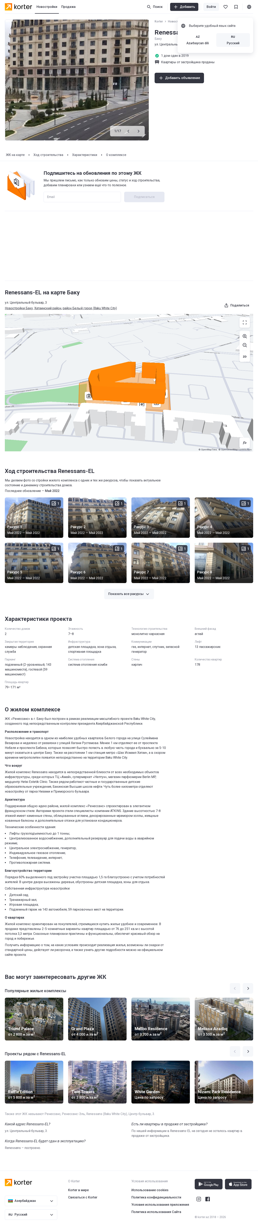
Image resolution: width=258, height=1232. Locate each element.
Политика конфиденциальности (156, 1197)
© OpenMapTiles (208, 449)
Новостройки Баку (19, 308)
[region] (129, 382)
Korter (159, 21)
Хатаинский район (47, 308)
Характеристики (84, 155)
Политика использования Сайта (156, 1212)
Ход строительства (48, 155)
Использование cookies (150, 1190)
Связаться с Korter (82, 1197)
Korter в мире (78, 1190)
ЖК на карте (15, 155)
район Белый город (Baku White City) (90, 308)
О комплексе (116, 155)
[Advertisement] (129, 246)
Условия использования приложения (160, 1205)
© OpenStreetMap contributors (235, 449)
